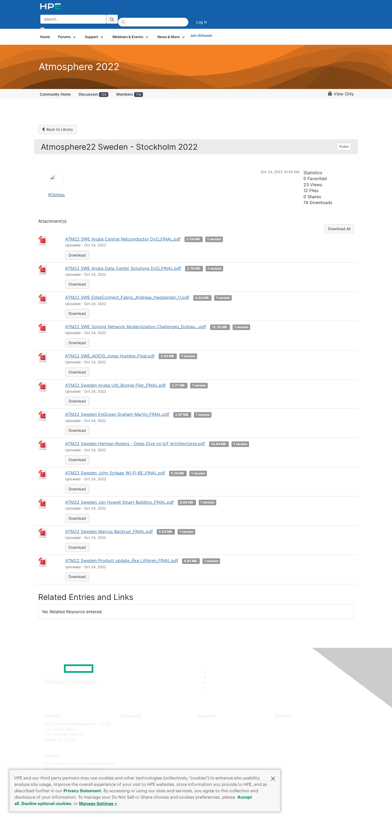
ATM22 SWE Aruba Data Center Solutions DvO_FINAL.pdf (123, 268)
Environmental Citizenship (143, 747)
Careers (128, 732)
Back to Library (59, 129)
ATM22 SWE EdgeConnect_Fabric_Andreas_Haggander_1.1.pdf (127, 297)
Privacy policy (133, 755)
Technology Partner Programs (301, 747)
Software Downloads (216, 747)
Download (77, 255)
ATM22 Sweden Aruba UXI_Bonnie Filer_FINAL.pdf (115, 385)
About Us (129, 724)
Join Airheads (201, 35)
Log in (201, 22)
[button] (273, 778)
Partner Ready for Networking (301, 739)
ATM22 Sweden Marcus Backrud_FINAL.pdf (109, 531)
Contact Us (131, 739)
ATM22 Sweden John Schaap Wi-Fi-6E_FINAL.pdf (115, 472)
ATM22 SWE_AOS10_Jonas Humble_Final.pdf (110, 356)
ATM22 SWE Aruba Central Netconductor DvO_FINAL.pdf (123, 239)
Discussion (92, 94)
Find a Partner (287, 724)
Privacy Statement (82, 790)
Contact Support (212, 732)
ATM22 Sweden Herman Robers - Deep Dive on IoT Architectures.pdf (135, 443)
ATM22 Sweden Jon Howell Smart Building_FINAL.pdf (119, 502)
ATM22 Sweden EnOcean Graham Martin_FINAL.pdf (117, 414)
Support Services (213, 724)
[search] (112, 19)
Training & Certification (218, 739)
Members (128, 94)
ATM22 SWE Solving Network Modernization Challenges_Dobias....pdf (135, 326)
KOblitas (56, 194)
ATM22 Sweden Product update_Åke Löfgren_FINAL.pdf (121, 560)
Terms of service (135, 763)
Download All (339, 228)
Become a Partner (290, 732)
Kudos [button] (344, 146)
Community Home (55, 94)
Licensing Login (211, 755)
